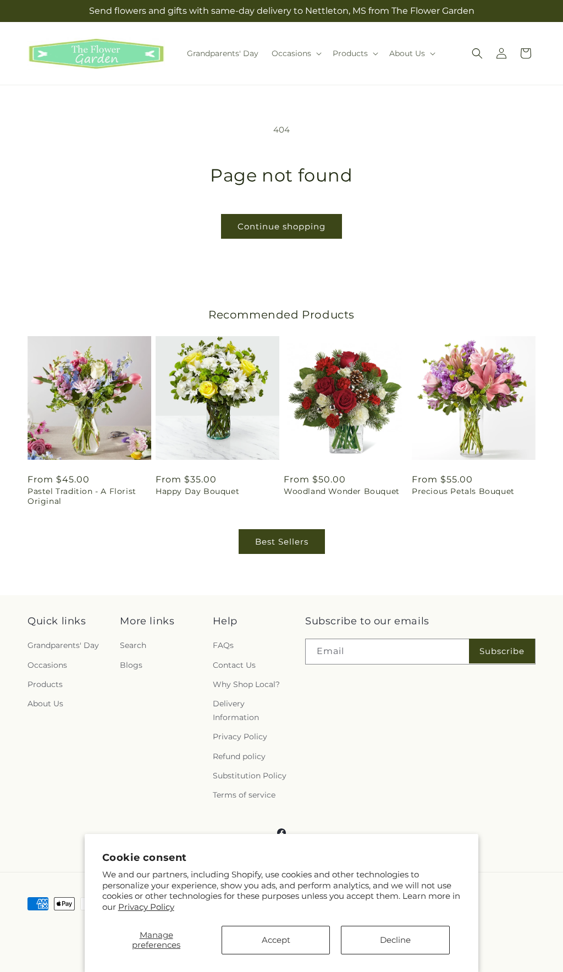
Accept (276, 940)
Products (45, 684)
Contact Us (234, 665)
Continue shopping (281, 226)
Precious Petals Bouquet (463, 491)
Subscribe (502, 651)
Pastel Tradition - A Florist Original (81, 496)
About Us (45, 704)
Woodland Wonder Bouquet (342, 491)
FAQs (223, 645)
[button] (295, 53)
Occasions (47, 665)
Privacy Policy (146, 907)
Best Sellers (281, 541)
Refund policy (239, 756)
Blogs (131, 665)
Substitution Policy (249, 776)
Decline (395, 940)
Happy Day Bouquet (197, 491)
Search (133, 645)
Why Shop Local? (246, 684)
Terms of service (244, 795)
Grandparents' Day (63, 645)
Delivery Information (236, 710)
